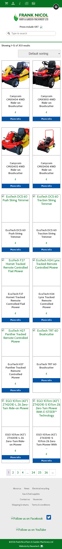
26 (46, 472)
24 (33, 472)
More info (15, 118)
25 (39, 472)
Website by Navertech (29, 546)
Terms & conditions (41, 504)
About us (17, 488)
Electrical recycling (40, 488)
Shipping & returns (20, 504)
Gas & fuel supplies (31, 494)
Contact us (25, 499)
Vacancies (37, 499)
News (26, 488)
